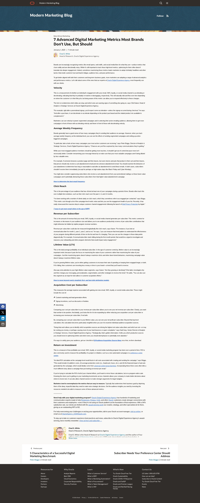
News (144, 487)
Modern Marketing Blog (49, 3)
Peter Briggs (34, 460)
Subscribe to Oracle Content (152, 479)
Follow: (160, 15)
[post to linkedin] (3, 318)
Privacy (84, 497)
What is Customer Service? (97, 473)
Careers (43, 476)
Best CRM (67, 476)
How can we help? (148, 476)
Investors (44, 481)
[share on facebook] (3, 306)
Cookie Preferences (105, 497)
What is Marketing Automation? (99, 479)
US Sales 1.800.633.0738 (150, 473)
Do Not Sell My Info (93, 497)
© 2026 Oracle (76, 497)
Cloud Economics (70, 479)
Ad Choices (115, 497)
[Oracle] (32, 3)
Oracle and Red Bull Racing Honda (122, 488)
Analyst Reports (69, 473)
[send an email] (3, 324)
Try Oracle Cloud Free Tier (122, 473)
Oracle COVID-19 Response (122, 479)
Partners (44, 484)
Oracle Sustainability (120, 476)
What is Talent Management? (98, 484)
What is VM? (92, 487)
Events (144, 484)
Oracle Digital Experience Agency (112, 435)
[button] (161, 3)
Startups (44, 487)
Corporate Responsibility (73, 481)
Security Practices (70, 484)
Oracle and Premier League (122, 484)
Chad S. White (64, 54)
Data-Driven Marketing (62, 36)
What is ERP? (92, 476)
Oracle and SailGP (119, 481)
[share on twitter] (3, 312)
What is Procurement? (95, 481)
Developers (45, 479)
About (43, 473)
